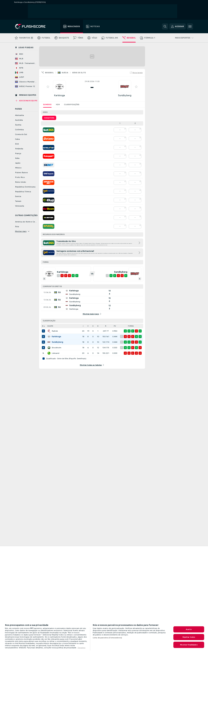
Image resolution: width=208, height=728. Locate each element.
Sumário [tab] (47, 104)
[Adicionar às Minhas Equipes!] (47, 86)
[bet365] (48, 129)
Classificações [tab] (71, 104)
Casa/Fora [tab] (49, 118)
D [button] (98, 326)
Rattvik (55, 331)
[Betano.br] (48, 138)
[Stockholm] (48, 347)
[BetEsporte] (48, 173)
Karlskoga (59, 95)
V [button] (88, 326)
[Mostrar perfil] (59, 86)
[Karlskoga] (48, 336)
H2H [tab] (58, 104)
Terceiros (81, 648)
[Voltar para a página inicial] (32, 26)
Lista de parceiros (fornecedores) (107, 638)
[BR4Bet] (48, 200)
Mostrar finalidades (188, 645)
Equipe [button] (50, 326)
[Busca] (165, 26)
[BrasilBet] (48, 226)
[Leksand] (48, 353)
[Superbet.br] (48, 156)
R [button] (105, 326)
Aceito (189, 629)
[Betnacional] (48, 191)
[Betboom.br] (48, 208)
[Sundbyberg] (48, 342)
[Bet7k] (48, 217)
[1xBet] (48, 164)
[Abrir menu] (190, 26)
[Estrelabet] (48, 147)
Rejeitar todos (188, 637)
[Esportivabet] (48, 182)
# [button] (42, 326)
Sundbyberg (124, 95)
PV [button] (115, 326)
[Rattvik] (48, 331)
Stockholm (56, 347)
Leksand (55, 353)
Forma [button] (131, 326)
